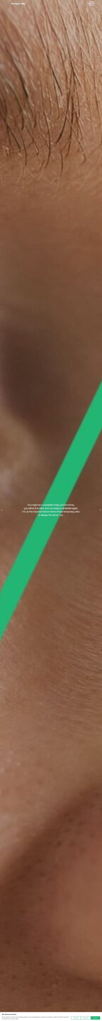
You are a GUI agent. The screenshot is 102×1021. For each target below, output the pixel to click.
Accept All (95, 1018)
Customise (75, 1018)
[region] (51, 1016)
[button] (2, 510)
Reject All (85, 1018)
